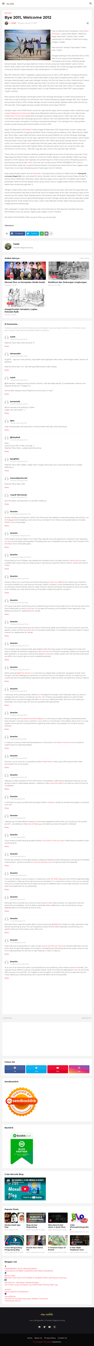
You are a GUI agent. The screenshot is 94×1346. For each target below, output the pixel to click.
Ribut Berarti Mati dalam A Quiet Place (56, 1226)
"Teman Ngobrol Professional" (17, 1292)
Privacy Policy (50, 1338)
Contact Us (62, 1338)
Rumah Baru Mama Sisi (34, 1249)
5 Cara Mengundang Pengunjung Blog (13, 1249)
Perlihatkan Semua (12, 1301)
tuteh (12, 337)
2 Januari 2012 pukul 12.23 (18, 440)
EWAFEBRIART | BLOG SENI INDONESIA (21, 1269)
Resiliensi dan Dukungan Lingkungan (67, 282)
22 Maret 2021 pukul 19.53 (18, 715)
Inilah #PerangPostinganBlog (79, 1227)
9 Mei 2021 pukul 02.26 (17, 818)
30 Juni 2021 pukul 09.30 (18, 875)
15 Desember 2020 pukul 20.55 (20, 557)
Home (29, 1338)
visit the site (79, 970)
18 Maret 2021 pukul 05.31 (18, 691)
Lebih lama (86, 1018)
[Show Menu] (3, 3)
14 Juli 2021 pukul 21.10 (17, 921)
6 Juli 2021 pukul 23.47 (17, 899)
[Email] (46, 234)
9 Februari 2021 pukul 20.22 (19, 624)
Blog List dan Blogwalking (31, 1226)
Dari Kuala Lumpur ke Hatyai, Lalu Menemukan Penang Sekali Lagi (31, 1285)
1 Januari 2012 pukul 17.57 (18, 423)
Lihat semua (84, 258)
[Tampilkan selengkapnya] (51, 234)
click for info (40, 697)
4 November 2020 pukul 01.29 (20, 514)
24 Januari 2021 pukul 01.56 (19, 578)
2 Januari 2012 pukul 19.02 (19, 480)
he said (50, 802)
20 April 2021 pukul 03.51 (18, 739)
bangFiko (14, 459)
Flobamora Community (20, 113)
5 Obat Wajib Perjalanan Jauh (77, 1249)
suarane (8, 1289)
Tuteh (16, 244)
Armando (37, 173)
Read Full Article (23, 673)
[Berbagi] (87, 23)
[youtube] (49, 1327)
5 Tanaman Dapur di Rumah (57, 1249)
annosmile (15, 401)
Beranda (8, 13)
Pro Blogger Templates (42, 1342)
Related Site (56, 924)
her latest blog (56, 879)
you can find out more (53, 946)
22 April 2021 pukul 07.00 (18, 758)
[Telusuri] (91, 3)
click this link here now (42, 862)
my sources (9, 541)
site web (48, 903)
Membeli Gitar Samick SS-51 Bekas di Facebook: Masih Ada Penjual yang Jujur (36, 1278)
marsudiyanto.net (18, 478)
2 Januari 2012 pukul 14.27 (19, 461)
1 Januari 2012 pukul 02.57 (19, 339)
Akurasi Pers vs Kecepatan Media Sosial (25, 282)
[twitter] (44, 1327)
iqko (12, 421)
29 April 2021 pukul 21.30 (18, 777)
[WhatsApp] (42, 234)
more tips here (29, 630)
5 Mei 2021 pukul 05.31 (17, 799)
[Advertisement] (22, 1038)
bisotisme (57, 1342)
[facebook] (39, 1327)
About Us (38, 1338)
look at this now (75, 561)
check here (47, 762)
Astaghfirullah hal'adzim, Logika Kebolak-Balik (21, 310)
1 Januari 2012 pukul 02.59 (19, 356)
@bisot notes (10, 1276)
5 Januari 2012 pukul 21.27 (18, 497)
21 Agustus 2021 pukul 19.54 (19, 964)
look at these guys (35, 824)
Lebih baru (8, 1018)
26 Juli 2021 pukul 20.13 (18, 942)
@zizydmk (15, 437)
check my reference (57, 582)
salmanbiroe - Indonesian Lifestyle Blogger (22, 1283)
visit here (30, 608)
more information (56, 783)
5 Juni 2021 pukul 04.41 (18, 856)
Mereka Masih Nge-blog (13, 1226)
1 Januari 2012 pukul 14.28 (18, 404)
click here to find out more (64, 742)
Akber (28, 129)
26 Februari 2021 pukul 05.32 (19, 669)
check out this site (44, 651)
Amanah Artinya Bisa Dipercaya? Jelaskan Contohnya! (26, 1299)
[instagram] (55, 1327)
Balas (7, 346)
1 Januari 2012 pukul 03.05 (19, 380)
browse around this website (32, 719)
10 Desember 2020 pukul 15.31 (20, 535)
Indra (85, 154)
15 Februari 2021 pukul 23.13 (19, 646)
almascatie (15, 354)
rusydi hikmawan (18, 495)
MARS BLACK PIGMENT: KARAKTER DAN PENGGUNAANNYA (29, 1271)
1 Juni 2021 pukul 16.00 (17, 837)
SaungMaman (10, 1296)
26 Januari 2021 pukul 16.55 (19, 602)
